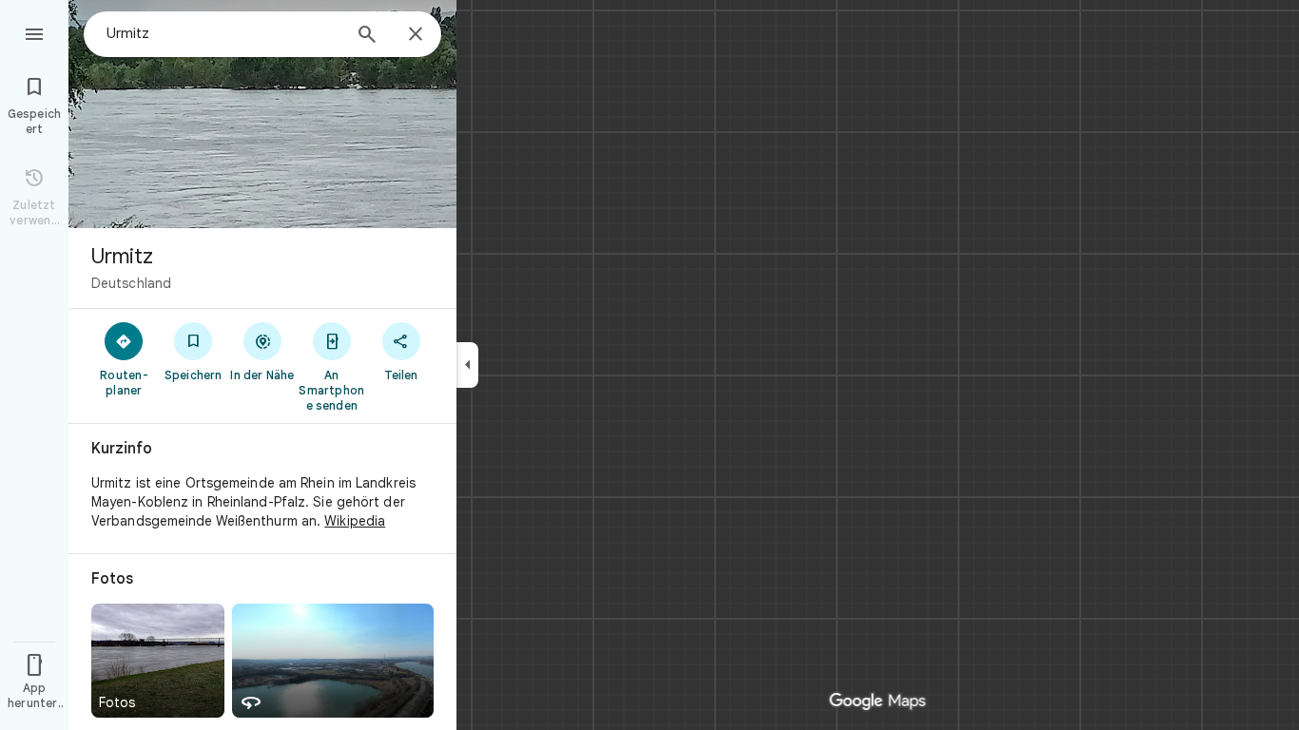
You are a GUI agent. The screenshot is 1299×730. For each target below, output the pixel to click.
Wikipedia (354, 520)
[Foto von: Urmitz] (262, 114)
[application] (649, 365)
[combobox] (223, 33)
